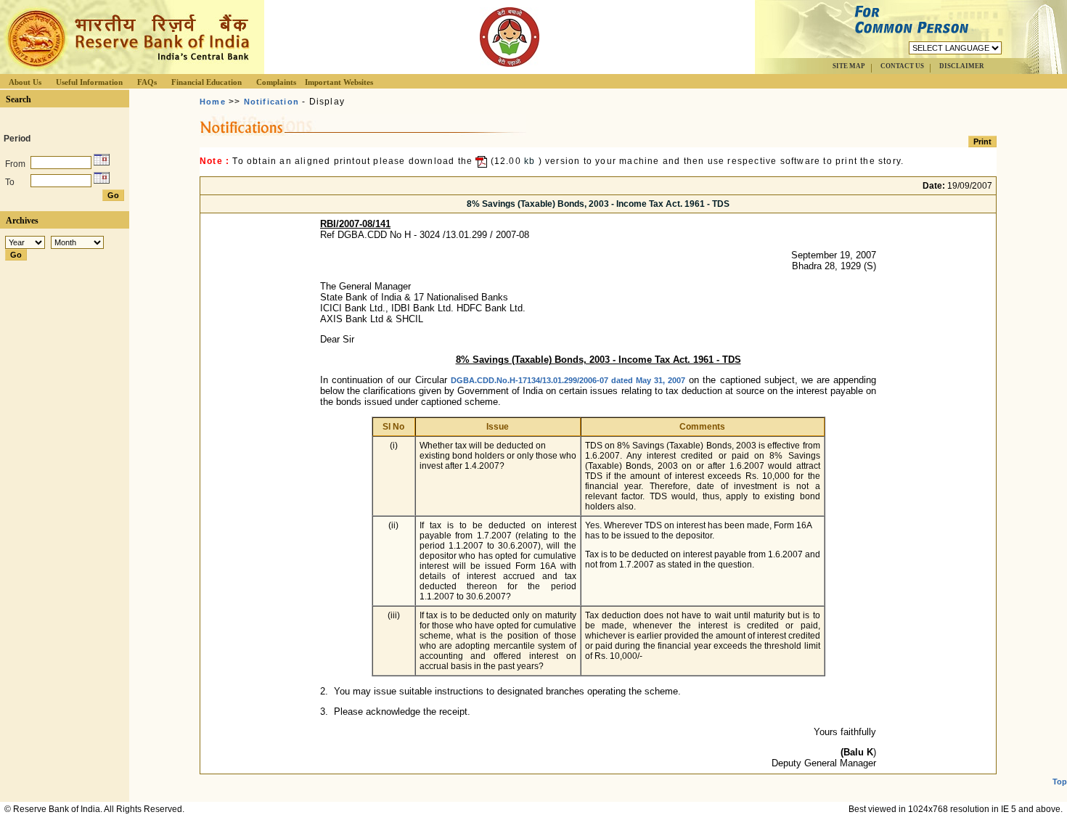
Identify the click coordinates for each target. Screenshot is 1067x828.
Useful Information (89, 82)
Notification (271, 101)
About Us (25, 82)
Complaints (276, 82)
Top (1059, 781)
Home (213, 101)
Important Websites (339, 82)
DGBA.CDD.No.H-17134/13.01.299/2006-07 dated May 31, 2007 (568, 380)
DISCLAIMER (961, 66)
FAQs (147, 82)
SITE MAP (849, 66)
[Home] (126, 70)
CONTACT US (902, 66)
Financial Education (206, 82)
